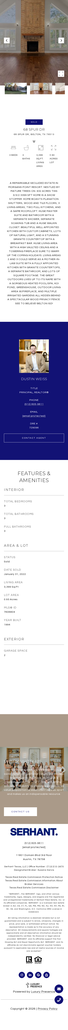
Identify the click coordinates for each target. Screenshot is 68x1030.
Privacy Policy (48, 1008)
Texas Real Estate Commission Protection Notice (34, 877)
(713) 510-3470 (55, 866)
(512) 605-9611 (34, 404)
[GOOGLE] (38, 975)
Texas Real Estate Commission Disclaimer (34, 888)
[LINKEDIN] (30, 975)
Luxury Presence (43, 991)
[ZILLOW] (46, 975)
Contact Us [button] (20, 812)
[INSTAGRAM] (22, 975)
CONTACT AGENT (34, 438)
